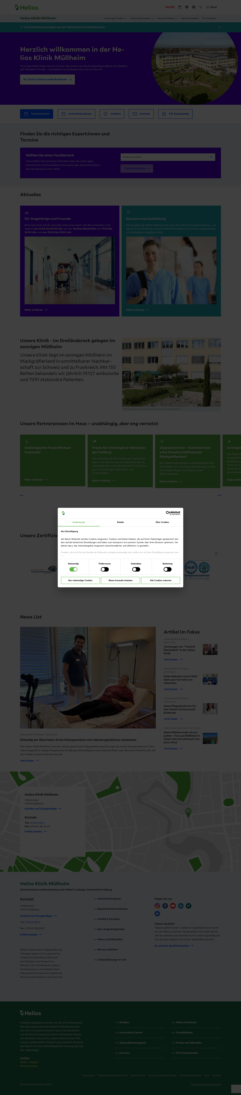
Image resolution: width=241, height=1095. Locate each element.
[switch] (105, 569)
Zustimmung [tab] (79, 522)
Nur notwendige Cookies (80, 580)
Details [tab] (120, 522)
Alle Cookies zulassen (160, 580)
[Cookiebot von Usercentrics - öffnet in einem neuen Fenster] (168, 513)
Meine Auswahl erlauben (120, 580)
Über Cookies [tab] (162, 522)
